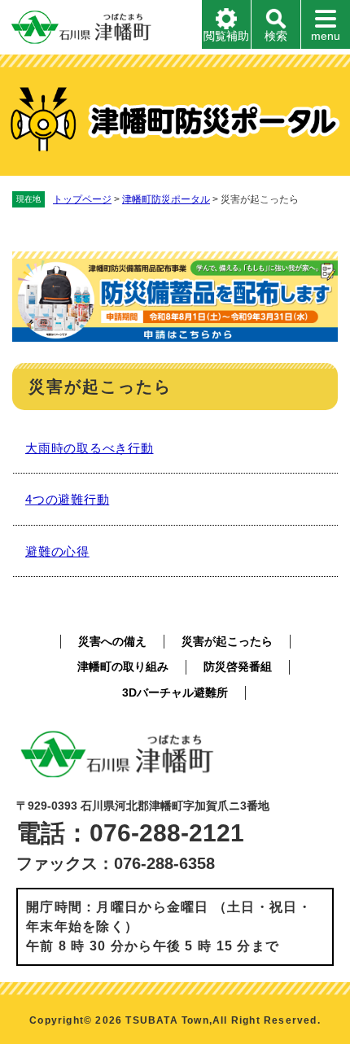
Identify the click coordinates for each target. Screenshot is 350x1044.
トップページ (82, 199)
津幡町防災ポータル (166, 199)
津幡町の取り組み (122, 666)
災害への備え (112, 641)
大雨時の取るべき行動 (89, 448)
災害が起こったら (227, 641)
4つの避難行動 (67, 499)
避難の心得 (57, 551)
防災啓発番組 (237, 666)
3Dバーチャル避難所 (175, 692)
